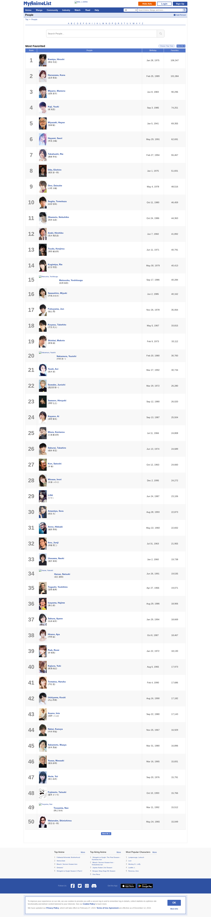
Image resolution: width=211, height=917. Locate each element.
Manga (39, 10)
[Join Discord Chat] (94, 886)
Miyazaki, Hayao (56, 122)
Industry (66, 10)
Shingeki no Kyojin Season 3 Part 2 (69, 871)
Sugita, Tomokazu (57, 201)
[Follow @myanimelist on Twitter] (79, 886)
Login (164, 3)
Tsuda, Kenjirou (56, 248)
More (83, 852)
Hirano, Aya (54, 634)
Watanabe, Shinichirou (60, 820)
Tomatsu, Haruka (57, 681)
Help (97, 10)
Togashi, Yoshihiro (58, 587)
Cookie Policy (89, 904)
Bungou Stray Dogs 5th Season (104, 871)
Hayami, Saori (55, 138)
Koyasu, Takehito (57, 324)
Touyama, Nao (61, 808)
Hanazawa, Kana (56, 75)
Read (87, 10)
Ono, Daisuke (55, 185)
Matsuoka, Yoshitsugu (71, 280)
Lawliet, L (131, 867)
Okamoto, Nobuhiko (58, 217)
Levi (129, 861)
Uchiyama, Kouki (57, 697)
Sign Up (180, 3)
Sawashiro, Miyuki (57, 293)
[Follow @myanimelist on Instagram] (87, 886)
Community (52, 10)
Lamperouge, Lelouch (136, 857)
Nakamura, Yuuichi (66, 356)
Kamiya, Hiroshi (56, 59)
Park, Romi (53, 650)
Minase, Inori (54, 479)
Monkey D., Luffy (134, 864)
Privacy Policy (52, 908)
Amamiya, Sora (55, 511)
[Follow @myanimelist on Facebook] (72, 886)
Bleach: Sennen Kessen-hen (67, 864)
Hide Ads (147, 3)
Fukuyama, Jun (56, 309)
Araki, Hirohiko (55, 233)
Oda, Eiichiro (54, 170)
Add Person (181, 15)
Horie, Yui (53, 776)
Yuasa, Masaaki (56, 760)
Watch (77, 10)
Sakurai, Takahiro (57, 448)
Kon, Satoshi (54, 463)
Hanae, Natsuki (62, 574)
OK (174, 902)
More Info (174, 909)
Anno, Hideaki (55, 527)
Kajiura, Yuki (54, 666)
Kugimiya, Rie (55, 264)
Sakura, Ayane (55, 618)
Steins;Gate (61, 861)
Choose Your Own (166, 46)
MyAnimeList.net (38, 4)
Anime (28, 10)
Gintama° (60, 867)
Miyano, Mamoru (56, 91)
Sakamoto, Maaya (57, 745)
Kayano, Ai (53, 416)
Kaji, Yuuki (53, 106)
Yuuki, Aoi (53, 369)
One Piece (96, 874)
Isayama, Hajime (56, 602)
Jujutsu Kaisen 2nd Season (102, 867)
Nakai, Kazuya (55, 729)
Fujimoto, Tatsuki (57, 792)
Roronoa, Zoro (133, 871)
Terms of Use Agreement (108, 908)
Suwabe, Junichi (56, 384)
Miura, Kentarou (56, 432)
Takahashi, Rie (55, 154)
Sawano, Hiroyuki (57, 400)
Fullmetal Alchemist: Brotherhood (68, 857)
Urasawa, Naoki (56, 558)
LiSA (50, 495)
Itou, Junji (53, 542)
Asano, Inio (54, 713)
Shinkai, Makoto (56, 340)
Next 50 (180, 46)
